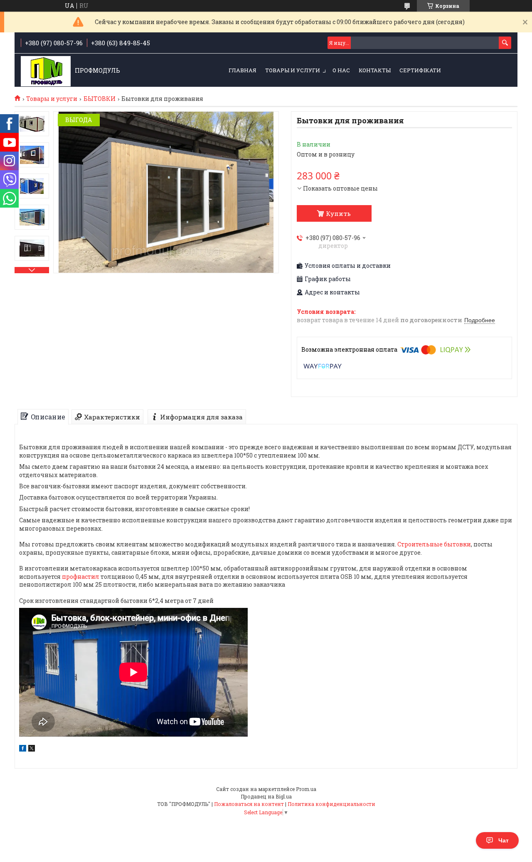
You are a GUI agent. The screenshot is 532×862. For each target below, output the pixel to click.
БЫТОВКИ (100, 99)
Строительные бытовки (434, 544)
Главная (242, 70)
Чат (503, 840)
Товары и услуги (292, 70)
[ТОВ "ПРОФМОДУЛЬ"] (46, 70)
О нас (341, 70)
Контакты (375, 70)
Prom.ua (306, 789)
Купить (338, 213)
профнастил (80, 576)
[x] (31, 749)
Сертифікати (420, 70)
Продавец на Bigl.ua (266, 796)
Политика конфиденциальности (331, 804)
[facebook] (22, 749)
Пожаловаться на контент (249, 804)
